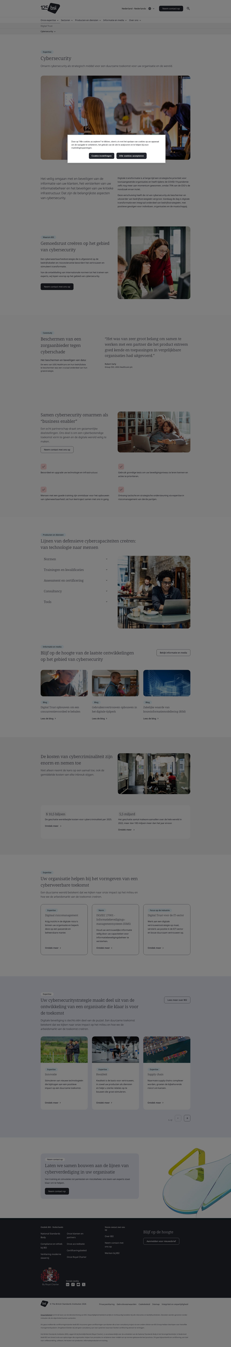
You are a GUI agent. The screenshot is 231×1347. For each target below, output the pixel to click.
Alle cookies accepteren (131, 156)
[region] (116, 149)
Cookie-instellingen (102, 156)
